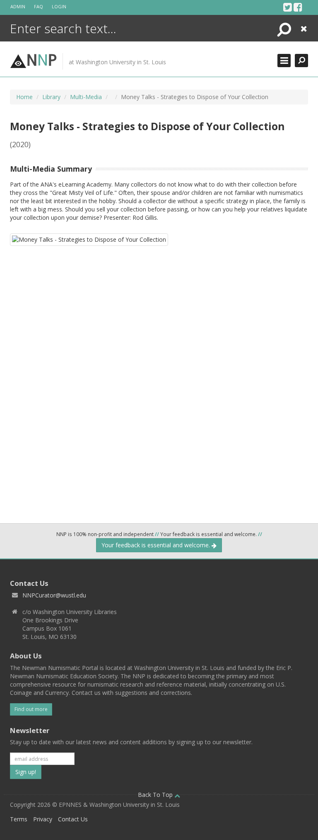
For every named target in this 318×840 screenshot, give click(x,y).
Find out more (31, 709)
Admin (17, 6)
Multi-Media (86, 97)
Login (59, 6)
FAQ (38, 6)
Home (24, 97)
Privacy (42, 819)
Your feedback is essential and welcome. (156, 545)
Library (51, 97)
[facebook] (298, 7)
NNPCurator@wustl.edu (54, 595)
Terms (18, 819)
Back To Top (156, 795)
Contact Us (73, 819)
